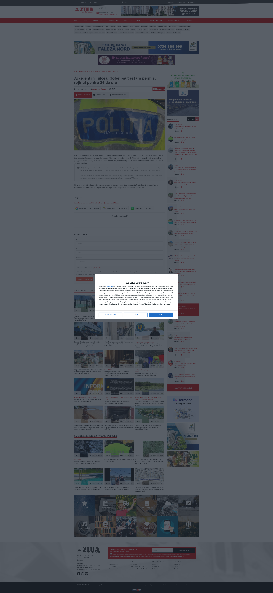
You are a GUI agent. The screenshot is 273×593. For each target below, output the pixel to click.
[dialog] (136, 296)
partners (110, 286)
